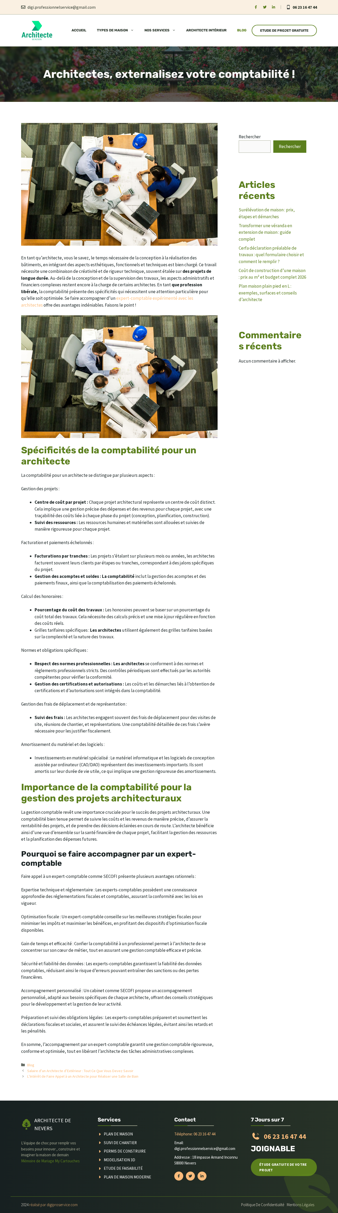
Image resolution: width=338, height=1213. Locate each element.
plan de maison (118, 1133)
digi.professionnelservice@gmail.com (61, 7)
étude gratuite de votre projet (283, 1167)
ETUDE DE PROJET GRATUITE (284, 30)
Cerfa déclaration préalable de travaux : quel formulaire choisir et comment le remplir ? (271, 254)
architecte (78, 475)
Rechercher (250, 137)
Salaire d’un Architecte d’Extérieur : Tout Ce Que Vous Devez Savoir (80, 1070)
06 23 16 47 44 (305, 7)
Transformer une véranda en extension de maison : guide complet (265, 232)
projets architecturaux (178, 812)
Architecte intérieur (206, 30)
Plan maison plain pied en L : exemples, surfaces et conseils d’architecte (268, 292)
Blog (241, 30)
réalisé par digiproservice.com (53, 1204)
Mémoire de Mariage (38, 1160)
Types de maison (112, 30)
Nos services (157, 30)
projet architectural (123, 502)
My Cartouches (67, 1160)
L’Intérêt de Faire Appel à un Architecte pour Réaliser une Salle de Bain (82, 1076)
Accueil (79, 30)
